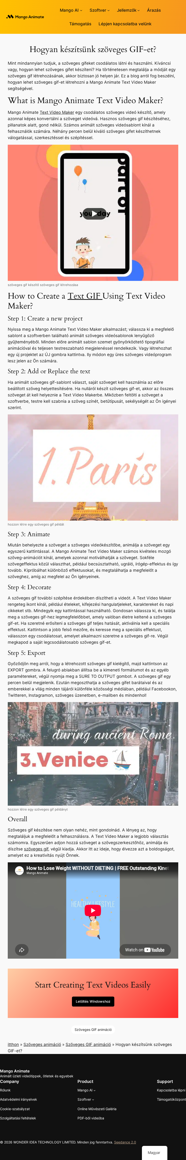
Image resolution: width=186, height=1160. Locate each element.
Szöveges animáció (42, 1044)
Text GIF (85, 296)
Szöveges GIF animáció (93, 1029)
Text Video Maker (57, 112)
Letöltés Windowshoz (93, 1001)
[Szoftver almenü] (108, 10)
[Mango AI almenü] (81, 10)
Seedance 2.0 (125, 1142)
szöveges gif (36, 849)
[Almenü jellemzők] (138, 10)
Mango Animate (15, 1071)
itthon (13, 1044)
